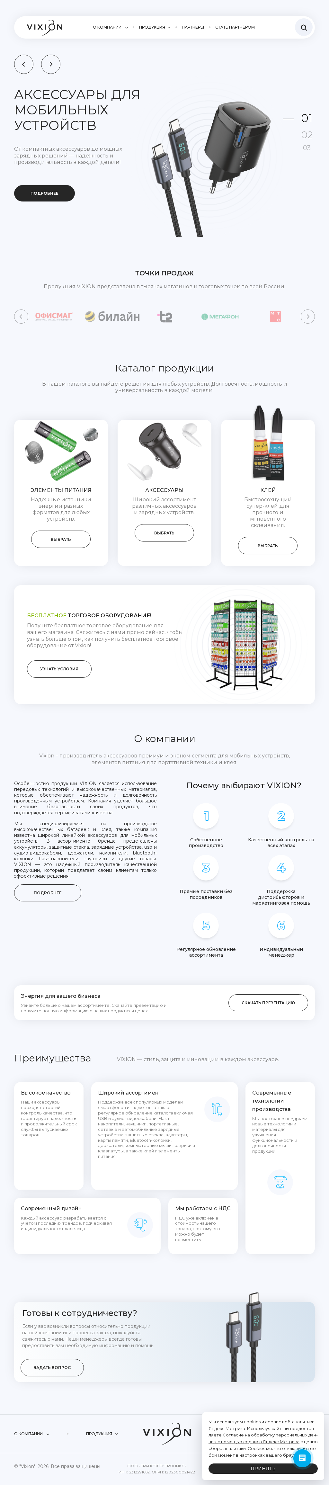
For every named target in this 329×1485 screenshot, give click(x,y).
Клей (268, 490)
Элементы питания (61, 490)
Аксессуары (164, 490)
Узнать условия (59, 668)
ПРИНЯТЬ (263, 1469)
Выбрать (61, 539)
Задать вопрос (52, 1367)
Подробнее (44, 177)
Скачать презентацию (268, 1002)
